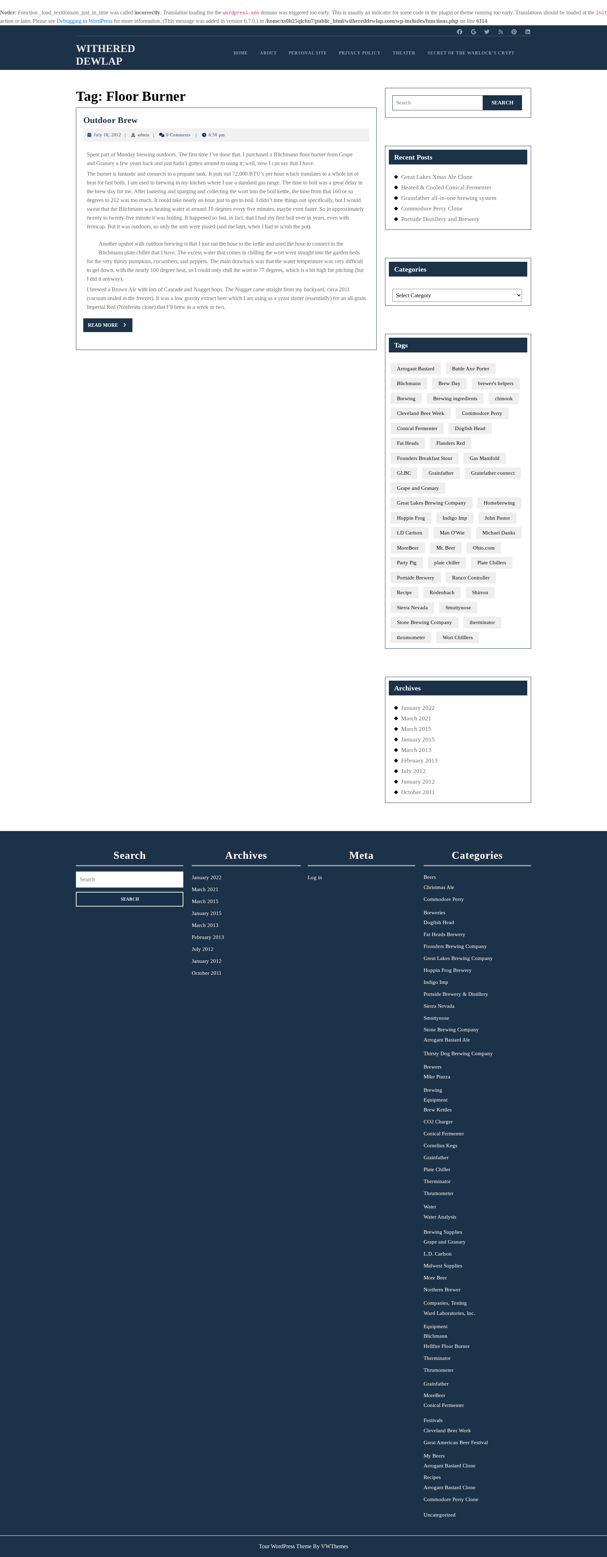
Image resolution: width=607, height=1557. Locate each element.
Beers (430, 877)
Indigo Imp (455, 518)
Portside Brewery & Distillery (456, 994)
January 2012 (418, 781)
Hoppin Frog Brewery (448, 970)
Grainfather (441, 473)
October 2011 (418, 792)
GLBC (404, 473)
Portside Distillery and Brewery (440, 219)
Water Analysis (440, 1217)
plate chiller (447, 562)
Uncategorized (440, 1515)
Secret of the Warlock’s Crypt (471, 53)
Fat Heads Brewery (444, 934)
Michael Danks (498, 533)
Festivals (433, 1420)
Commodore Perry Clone (432, 208)
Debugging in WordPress (84, 21)
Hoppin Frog (411, 518)
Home (241, 53)
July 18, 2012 (107, 134)
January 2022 (418, 708)
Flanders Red (450, 443)
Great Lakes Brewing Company (431, 503)
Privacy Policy (360, 53)
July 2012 (413, 771)
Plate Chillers (491, 562)
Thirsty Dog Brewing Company (458, 1053)
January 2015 (418, 739)
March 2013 (416, 750)
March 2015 (416, 729)
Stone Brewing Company (424, 622)
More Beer (435, 1277)
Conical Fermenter (417, 428)
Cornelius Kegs (440, 1145)
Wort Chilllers (458, 637)
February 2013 (419, 760)
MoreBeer (408, 548)
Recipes (432, 1477)
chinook (504, 398)
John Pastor (497, 518)
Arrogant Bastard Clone (450, 1465)
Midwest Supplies (443, 1266)
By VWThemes (330, 1546)
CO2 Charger (438, 1121)
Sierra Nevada (412, 607)
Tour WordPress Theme (285, 1546)
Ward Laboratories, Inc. (449, 1313)
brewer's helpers (496, 383)
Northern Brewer (442, 1289)
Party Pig (407, 562)
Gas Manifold (485, 458)
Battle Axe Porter (470, 368)
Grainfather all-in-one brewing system (448, 198)
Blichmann (409, 383)
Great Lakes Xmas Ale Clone (436, 177)
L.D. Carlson (438, 1254)
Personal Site (308, 53)
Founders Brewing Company (455, 946)
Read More (110, 327)
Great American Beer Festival (456, 1442)
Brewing (406, 398)
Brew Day (449, 383)
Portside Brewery (416, 577)
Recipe (404, 592)
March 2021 (416, 718)
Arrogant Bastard (416, 368)
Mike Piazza (437, 1076)
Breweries (434, 912)
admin (144, 134)
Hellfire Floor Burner (447, 1346)
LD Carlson (409, 533)
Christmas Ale (439, 887)
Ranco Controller (471, 577)
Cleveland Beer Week (420, 413)
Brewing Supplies (443, 1232)
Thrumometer (438, 1193)
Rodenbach (442, 592)
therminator (482, 622)
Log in (315, 877)
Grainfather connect (493, 473)
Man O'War (452, 533)
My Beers (434, 1456)
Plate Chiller (437, 1169)
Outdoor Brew (110, 120)
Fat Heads (408, 443)
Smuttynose (458, 607)
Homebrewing (499, 503)
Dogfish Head (470, 428)
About (268, 53)
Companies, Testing (445, 1303)
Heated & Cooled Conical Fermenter (446, 187)
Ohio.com (484, 548)
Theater (404, 53)
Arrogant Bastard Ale (447, 1040)
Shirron (480, 592)
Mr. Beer (445, 548)
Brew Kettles (438, 1109)
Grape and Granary (418, 488)
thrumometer (411, 637)
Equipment (436, 1100)
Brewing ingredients (455, 398)
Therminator (437, 1181)
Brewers (433, 1067)
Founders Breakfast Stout (424, 458)
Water (430, 1206)
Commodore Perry (482, 413)
